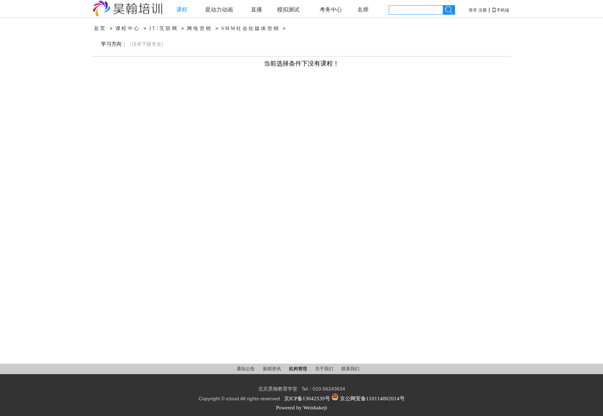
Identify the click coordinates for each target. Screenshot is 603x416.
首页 (100, 28)
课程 (181, 10)
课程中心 (128, 28)
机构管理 (298, 368)
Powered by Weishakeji (301, 407)
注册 (482, 10)
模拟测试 (288, 10)
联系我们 (350, 368)
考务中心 (331, 10)
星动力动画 (219, 10)
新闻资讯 (272, 368)
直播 (256, 10)
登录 (473, 10)
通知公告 (246, 368)
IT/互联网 (163, 28)
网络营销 (199, 28)
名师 (362, 10)
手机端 (500, 10)
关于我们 (324, 368)
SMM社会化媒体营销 (250, 28)
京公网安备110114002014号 (371, 398)
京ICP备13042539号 (307, 398)
